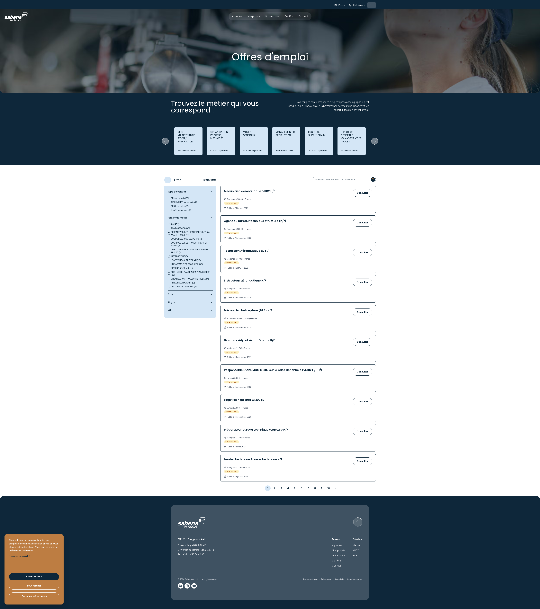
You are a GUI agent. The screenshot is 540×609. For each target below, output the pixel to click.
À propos (237, 16)
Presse (341, 5)
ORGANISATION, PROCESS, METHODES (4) (190, 279)
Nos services (272, 16)
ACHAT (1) (175, 224)
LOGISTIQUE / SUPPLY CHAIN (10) (186, 260)
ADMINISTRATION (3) (180, 228)
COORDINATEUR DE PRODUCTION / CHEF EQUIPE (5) (189, 244)
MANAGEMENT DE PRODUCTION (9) (187, 264)
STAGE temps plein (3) (181, 210)
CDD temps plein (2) (180, 206)
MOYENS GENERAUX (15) (182, 268)
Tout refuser (34, 585)
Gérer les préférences (34, 596)
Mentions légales (310, 579)
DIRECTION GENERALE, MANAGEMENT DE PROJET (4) (189, 251)
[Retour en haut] (357, 521)
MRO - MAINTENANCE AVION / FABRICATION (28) (190, 273)
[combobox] (371, 5)
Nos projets (254, 16)
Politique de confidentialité (333, 579)
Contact (303, 16)
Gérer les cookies (354, 579)
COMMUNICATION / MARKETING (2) (186, 239)
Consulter (362, 192)
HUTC (356, 550)
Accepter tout (34, 576)
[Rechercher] (373, 179)
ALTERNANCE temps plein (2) (184, 202)
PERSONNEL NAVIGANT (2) (183, 283)
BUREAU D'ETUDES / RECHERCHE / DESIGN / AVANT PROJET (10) (190, 233)
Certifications (359, 5)
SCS (355, 555)
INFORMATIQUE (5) (179, 256)
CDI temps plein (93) (180, 198)
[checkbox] (169, 198)
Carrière (289, 16)
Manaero (357, 545)
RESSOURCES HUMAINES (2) (184, 287)
